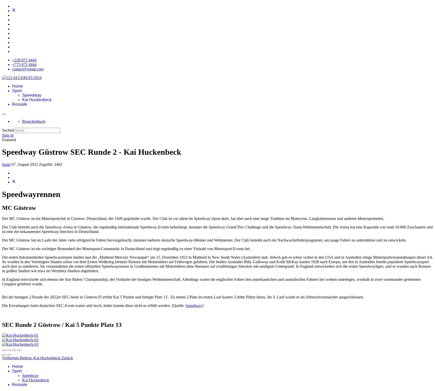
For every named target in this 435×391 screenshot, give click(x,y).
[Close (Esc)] (4, 350)
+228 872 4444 (24, 60)
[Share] (9, 350)
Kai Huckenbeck (37, 100)
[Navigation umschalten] (4, 114)
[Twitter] (14, 11)
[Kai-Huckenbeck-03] (20, 344)
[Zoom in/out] (19, 350)
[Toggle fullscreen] (14, 350)
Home (17, 86)
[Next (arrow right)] (9, 355)
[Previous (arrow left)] (4, 355)
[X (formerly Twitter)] (14, 182)
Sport (17, 91)
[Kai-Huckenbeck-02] (20, 340)
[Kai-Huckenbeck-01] (20, 335)
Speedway (31, 95)
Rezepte (19, 104)
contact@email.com (28, 69)
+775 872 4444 (24, 64)
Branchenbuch (33, 121)
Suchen (8, 130)
